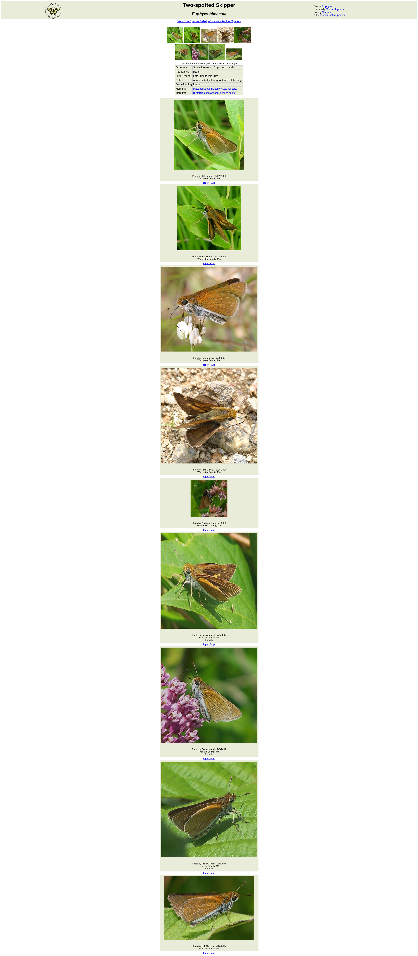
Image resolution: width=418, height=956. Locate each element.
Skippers (327, 12)
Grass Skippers (335, 9)
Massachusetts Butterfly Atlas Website (215, 88)
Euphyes (327, 6)
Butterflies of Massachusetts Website (214, 93)
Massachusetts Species (331, 15)
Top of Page (209, 183)
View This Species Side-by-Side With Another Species (209, 21)
